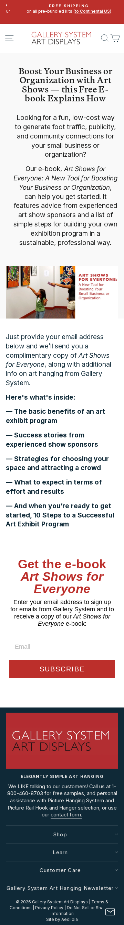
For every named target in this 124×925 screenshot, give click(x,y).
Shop (60, 834)
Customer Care (60, 870)
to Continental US (85, 11)
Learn (60, 852)
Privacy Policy (49, 907)
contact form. (66, 815)
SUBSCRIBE (62, 669)
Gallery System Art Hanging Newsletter (60, 888)
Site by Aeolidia (62, 919)
